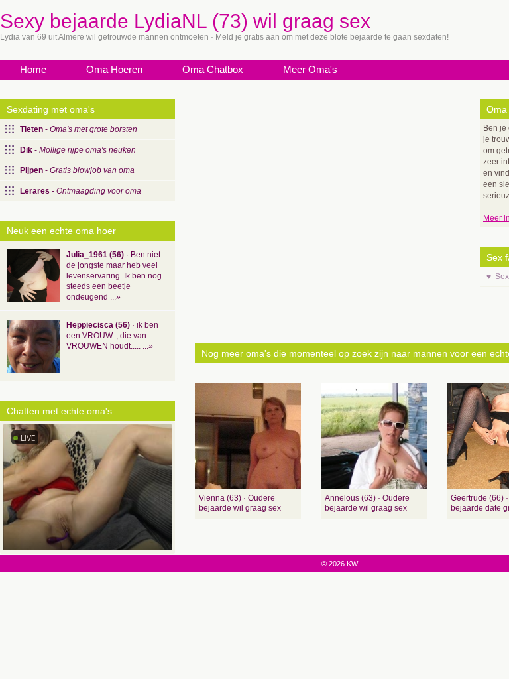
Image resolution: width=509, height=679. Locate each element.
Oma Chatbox (212, 69)
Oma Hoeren (114, 69)
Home (33, 69)
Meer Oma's (310, 69)
